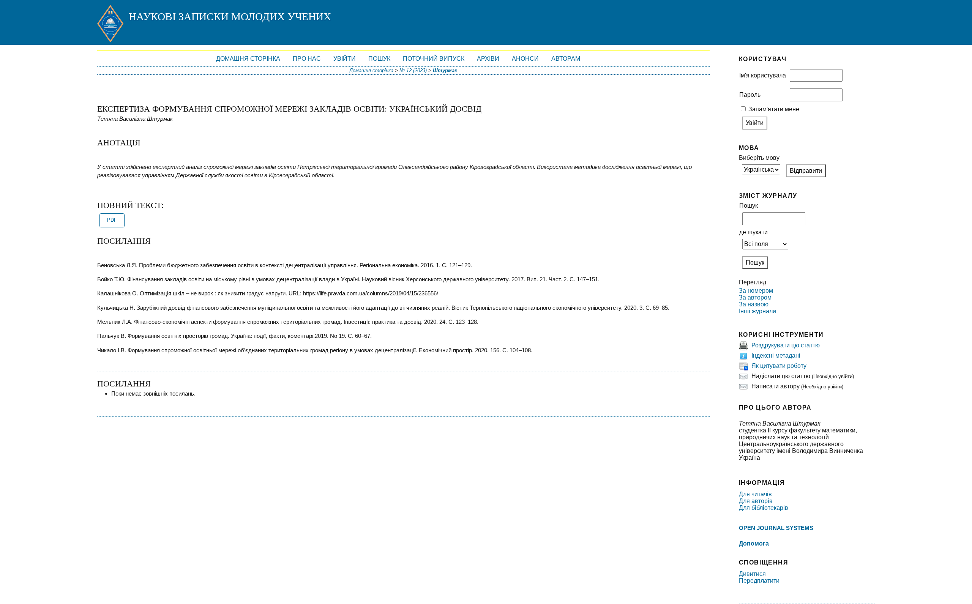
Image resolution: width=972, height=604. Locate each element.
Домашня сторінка (248, 58)
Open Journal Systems (776, 528)
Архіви (488, 58)
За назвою (753, 304)
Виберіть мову (759, 158)
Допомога (754, 543)
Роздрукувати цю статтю (785, 345)
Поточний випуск (433, 58)
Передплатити (759, 580)
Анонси (525, 58)
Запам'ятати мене (773, 109)
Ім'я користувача (762, 75)
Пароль (750, 94)
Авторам (565, 58)
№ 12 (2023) (413, 70)
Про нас (307, 58)
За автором (755, 297)
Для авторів (756, 501)
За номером (756, 290)
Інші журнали (757, 311)
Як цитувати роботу (778, 366)
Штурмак (445, 70)
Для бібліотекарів (763, 508)
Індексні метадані (775, 355)
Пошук (379, 58)
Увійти (344, 58)
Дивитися (752, 574)
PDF (112, 220)
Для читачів (755, 494)
